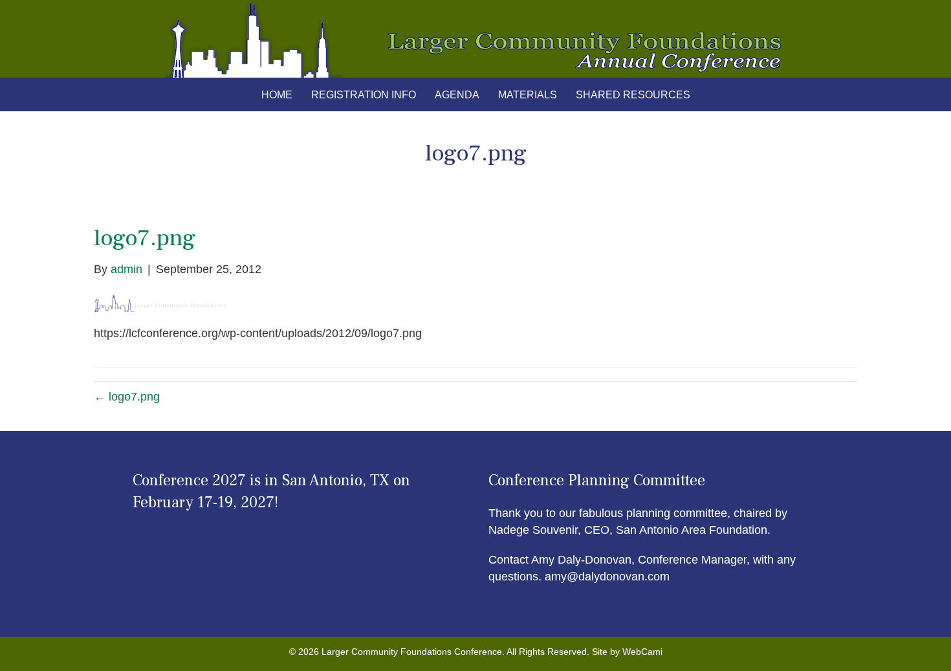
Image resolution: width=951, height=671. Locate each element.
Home (276, 94)
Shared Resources (633, 94)
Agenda (457, 94)
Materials (527, 94)
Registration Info (363, 94)
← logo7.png (127, 396)
